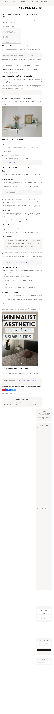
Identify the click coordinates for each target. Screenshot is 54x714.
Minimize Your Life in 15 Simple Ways (9, 401)
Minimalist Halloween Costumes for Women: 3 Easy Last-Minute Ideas (21, 398)
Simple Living (44, 618)
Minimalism (13, 393)
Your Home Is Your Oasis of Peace (9, 42)
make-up (29, 147)
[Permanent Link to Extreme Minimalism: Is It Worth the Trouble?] (32, 404)
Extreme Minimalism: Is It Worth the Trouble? (34, 400)
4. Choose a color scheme (8, 39)
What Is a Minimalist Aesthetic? (8, 31)
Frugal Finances (44, 610)
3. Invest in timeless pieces (9, 38)
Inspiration (44, 613)
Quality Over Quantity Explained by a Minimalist (19, 262)
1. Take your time (7, 36)
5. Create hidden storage (8, 41)
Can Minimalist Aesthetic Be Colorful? (9, 32)
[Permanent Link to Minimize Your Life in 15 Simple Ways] (7, 404)
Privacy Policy (39, 652)
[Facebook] (8, 390)
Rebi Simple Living (27, 7)
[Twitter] (13, 390)
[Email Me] (49, 3)
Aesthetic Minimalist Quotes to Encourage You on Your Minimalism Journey (24, 162)
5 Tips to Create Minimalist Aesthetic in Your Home (11, 35)
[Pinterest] (47, 3)
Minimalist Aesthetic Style (7, 33)
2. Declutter (6, 37)
